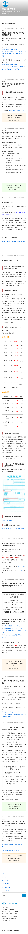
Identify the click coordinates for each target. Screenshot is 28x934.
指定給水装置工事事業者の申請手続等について (13, 34)
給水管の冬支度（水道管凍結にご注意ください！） (13, 85)
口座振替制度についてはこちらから (11, 850)
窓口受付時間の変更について (11, 133)
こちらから (21, 566)
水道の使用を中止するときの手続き (13, 628)
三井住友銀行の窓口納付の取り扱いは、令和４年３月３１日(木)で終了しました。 (14, 823)
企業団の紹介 (5, 884)
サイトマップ (5, 891)
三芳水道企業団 (8, 9)
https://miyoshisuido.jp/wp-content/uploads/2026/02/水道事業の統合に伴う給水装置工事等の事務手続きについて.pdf (14, 67)
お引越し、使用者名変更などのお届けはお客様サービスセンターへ (13, 585)
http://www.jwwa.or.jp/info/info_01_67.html (13, 241)
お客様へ (4, 877)
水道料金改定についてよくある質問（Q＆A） (13, 528)
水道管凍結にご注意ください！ (17, 110)
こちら (24, 456)
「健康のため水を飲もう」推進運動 (13, 682)
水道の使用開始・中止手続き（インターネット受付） (13, 544)
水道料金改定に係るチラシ (9, 520)
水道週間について (8, 202)
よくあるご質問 (6, 887)
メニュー (15, 18)
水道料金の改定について (11, 260)
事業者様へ (5, 880)
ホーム (4, 873)
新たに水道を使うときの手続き (12, 626)
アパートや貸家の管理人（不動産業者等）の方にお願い (13, 728)
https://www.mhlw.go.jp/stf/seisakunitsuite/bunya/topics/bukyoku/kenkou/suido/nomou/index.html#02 (14, 714)
